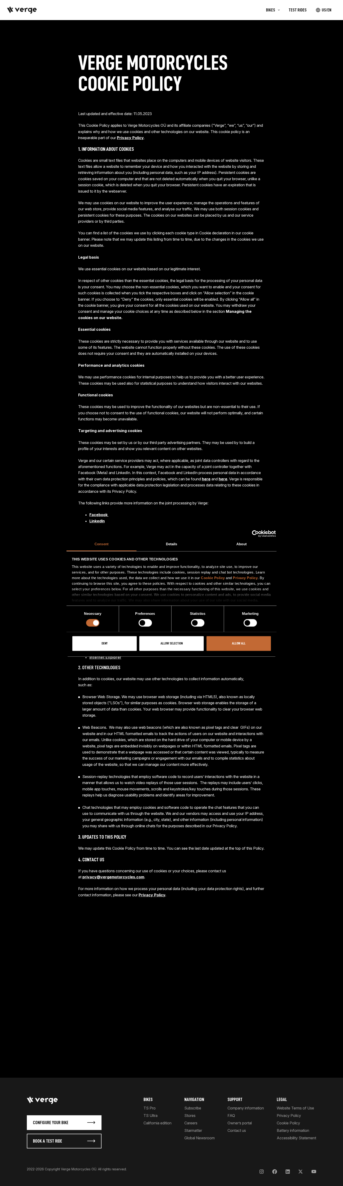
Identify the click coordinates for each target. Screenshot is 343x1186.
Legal (282, 1099)
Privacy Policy (245, 578)
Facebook (98, 514)
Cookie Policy (213, 578)
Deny (105, 643)
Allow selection (172, 643)
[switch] (145, 622)
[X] (300, 1171)
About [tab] (241, 544)
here (206, 479)
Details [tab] (171, 544)
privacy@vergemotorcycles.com (113, 877)
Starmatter (193, 1130)
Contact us (237, 1130)
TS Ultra (151, 1115)
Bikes (148, 1099)
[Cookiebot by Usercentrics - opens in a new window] (255, 533)
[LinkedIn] (288, 1171)
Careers (190, 1123)
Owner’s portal (240, 1123)
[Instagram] (261, 1171)
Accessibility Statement (296, 1138)
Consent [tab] (101, 544)
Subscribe (192, 1108)
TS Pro (150, 1108)
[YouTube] (313, 1171)
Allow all (238, 643)
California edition (158, 1123)
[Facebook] (274, 1171)
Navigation (194, 1099)
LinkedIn (97, 521)
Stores (190, 1115)
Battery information (293, 1130)
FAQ (231, 1115)
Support (235, 1099)
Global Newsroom (199, 1138)
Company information (246, 1108)
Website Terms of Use (295, 1108)
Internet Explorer (105, 657)
